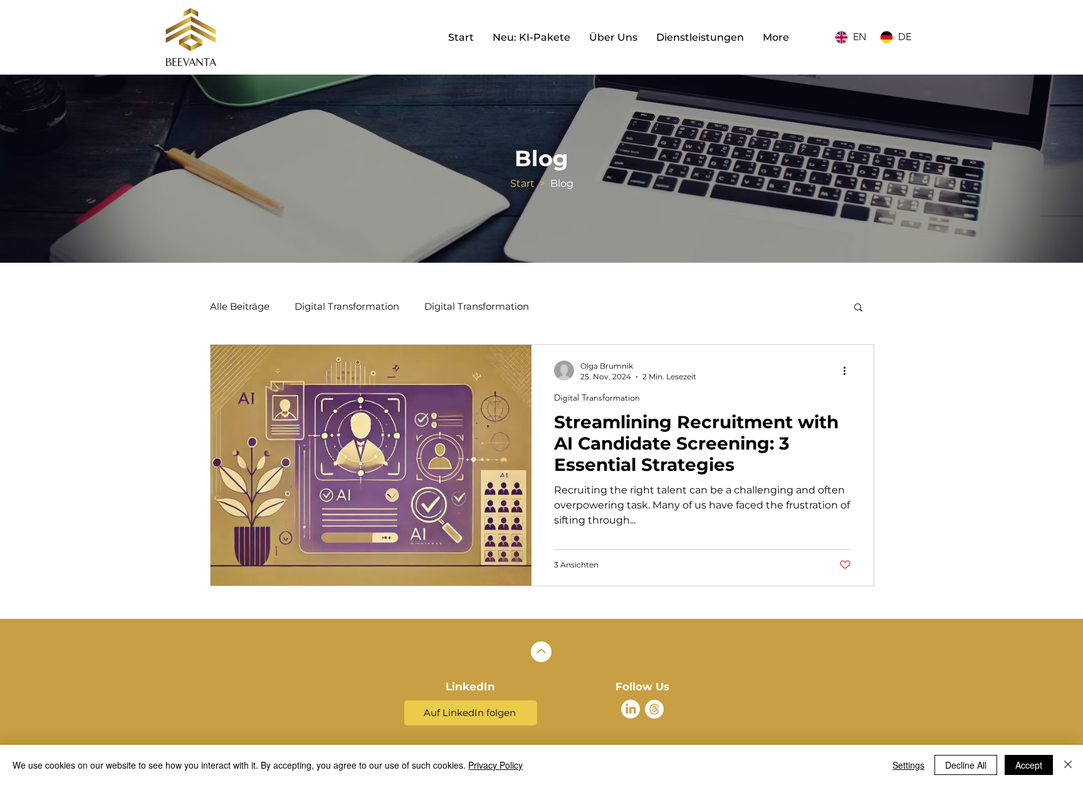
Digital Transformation (347, 306)
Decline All (965, 765)
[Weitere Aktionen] (849, 370)
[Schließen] (1067, 765)
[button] (858, 308)
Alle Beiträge (239, 306)
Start (522, 183)
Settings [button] (908, 765)
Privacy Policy (495, 765)
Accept (1028, 765)
